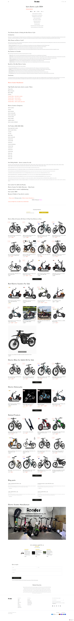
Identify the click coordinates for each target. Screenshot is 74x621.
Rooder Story (19, 607)
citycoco (9, 109)
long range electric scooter (13, 128)
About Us (19, 604)
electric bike (10, 135)
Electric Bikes (10, 92)
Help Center (31, 187)
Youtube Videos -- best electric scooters (15, 96)
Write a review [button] (44, 212)
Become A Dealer (12, 194)
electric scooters (11, 107)
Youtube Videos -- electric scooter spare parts (16, 101)
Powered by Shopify (10, 613)
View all (37, 382)
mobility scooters (11, 120)
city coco (9, 133)
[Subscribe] (63, 600)
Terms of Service (34, 580)
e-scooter (9, 131)
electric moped (10, 118)
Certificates (23, 184)
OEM (16, 191)
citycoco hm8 (10, 140)
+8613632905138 (54, 603)
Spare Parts (19, 602)
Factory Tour (10, 89)
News (18, 603)
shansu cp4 (10, 153)
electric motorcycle (11, 137)
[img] (37, 546)
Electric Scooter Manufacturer (15, 82)
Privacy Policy (28, 580)
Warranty (28, 599)
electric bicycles (11, 111)
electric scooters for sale (25, 162)
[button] (62, 1)
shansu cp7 (10, 158)
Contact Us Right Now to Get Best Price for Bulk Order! (18, 201)
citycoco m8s (10, 151)
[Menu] (8, 1)
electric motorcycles (11, 113)
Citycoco (9, 94)
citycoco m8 (10, 149)
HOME (18, 599)
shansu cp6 (10, 156)
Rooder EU (11, 612)
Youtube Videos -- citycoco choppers (14, 99)
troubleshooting (24, 189)
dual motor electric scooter (22, 87)
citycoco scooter (11, 116)
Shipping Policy (29, 602)
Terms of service (29, 603)
